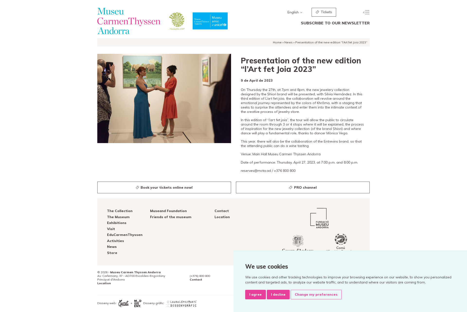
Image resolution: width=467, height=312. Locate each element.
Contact (222, 211)
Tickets (326, 12)
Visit (111, 229)
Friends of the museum (170, 217)
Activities (115, 241)
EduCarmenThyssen (125, 235)
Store (112, 253)
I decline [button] (278, 294)
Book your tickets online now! (166, 187)
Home (277, 42)
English (293, 12)
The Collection (120, 211)
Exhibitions (116, 223)
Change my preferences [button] (316, 294)
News (288, 42)
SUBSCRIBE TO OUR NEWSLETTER (335, 22)
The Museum (118, 217)
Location (222, 217)
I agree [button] (255, 294)
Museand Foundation (168, 211)
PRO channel (305, 187)
